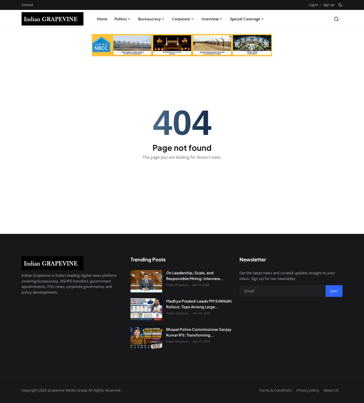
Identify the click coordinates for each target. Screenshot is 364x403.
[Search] (336, 19)
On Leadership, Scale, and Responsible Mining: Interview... (195, 275)
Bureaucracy (149, 18)
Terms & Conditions (275, 390)
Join (334, 290)
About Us (331, 390)
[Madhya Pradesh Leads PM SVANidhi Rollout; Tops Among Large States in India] (146, 309)
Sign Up (328, 4)
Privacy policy (308, 390)
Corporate (181, 18)
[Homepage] (52, 19)
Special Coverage (245, 18)
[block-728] (182, 45)
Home (102, 18)
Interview (210, 18)
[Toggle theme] (340, 5)
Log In (313, 4)
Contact (27, 4)
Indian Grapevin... (178, 285)
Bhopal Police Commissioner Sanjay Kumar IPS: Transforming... (199, 332)
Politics (120, 18)
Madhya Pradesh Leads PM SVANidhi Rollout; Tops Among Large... (199, 304)
